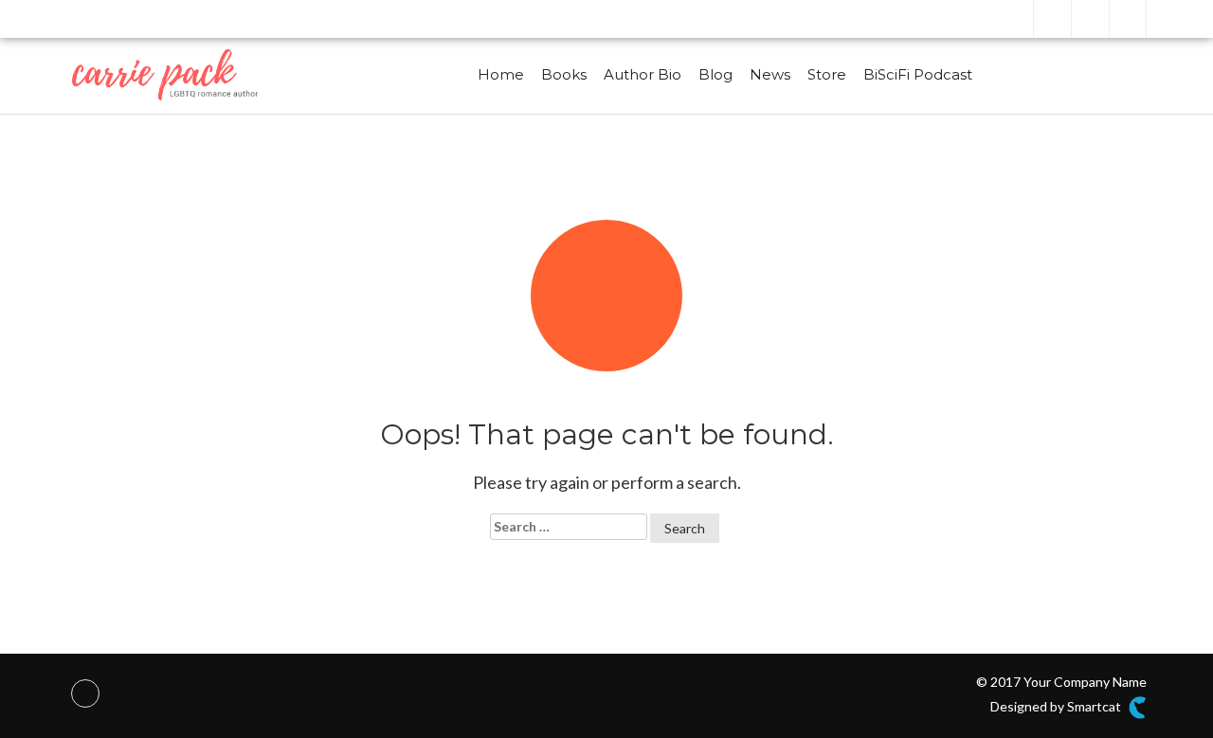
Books (564, 74)
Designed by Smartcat (1057, 706)
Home (501, 74)
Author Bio (642, 74)
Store (826, 74)
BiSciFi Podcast (917, 74)
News (770, 74)
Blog (715, 74)
